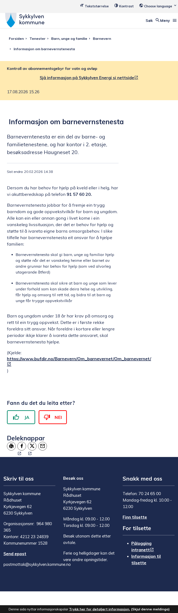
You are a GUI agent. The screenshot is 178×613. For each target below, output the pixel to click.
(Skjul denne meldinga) (150, 609)
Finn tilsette (135, 517)
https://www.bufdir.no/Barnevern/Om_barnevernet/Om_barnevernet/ (79, 358)
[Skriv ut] (11, 446)
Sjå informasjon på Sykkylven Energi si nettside (87, 77)
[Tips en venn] (42, 446)
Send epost (14, 553)
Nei (58, 417)
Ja (27, 417)
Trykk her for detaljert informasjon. (99, 609)
